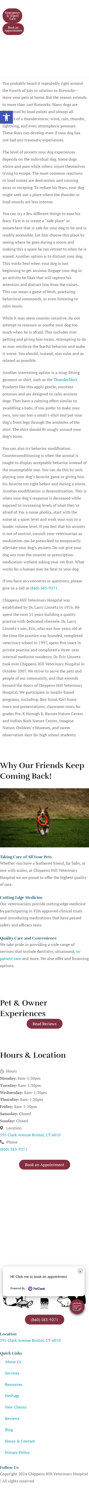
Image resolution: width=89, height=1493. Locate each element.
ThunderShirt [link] (65, 379)
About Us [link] (13, 1361)
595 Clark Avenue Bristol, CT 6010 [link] (30, 1135)
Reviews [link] (12, 1418)
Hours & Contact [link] (20, 1441)
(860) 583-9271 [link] (44, 588)
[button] (77, 1306)
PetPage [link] (12, 1395)
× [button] (80, 1271)
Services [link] (12, 1373)
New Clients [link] (15, 1407)
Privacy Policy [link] (17, 1452)
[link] (6, 117)
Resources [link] (13, 1384)
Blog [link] (9, 1429)
